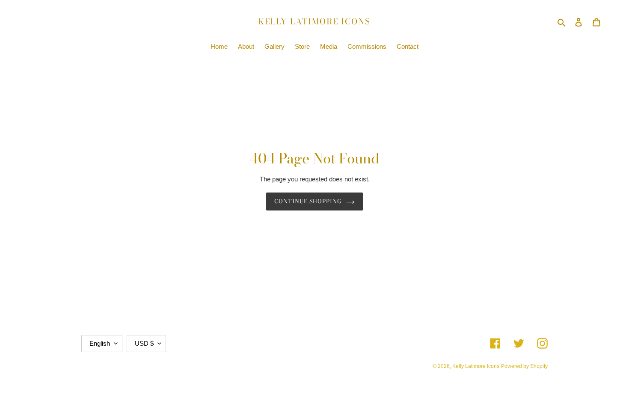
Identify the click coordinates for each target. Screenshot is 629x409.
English (99, 343)
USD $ (144, 343)
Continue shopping (308, 201)
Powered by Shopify (524, 366)
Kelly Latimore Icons (314, 22)
